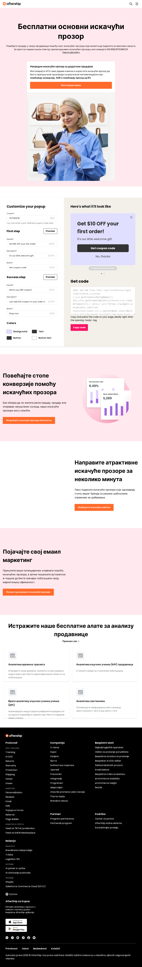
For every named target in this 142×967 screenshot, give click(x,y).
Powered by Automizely (103, 268)
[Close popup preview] (131, 217)
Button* (10, 263)
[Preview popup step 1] (101, 273)
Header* (10, 239)
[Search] (131, 4)
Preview (50, 231)
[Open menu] (137, 4)
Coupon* (10, 213)
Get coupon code (103, 248)
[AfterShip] (12, 4)
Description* (12, 251)
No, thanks (103, 256)
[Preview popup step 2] (104, 273)
